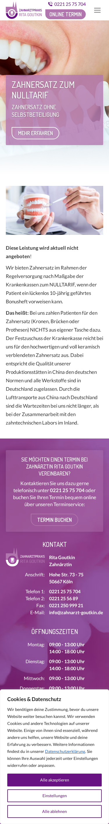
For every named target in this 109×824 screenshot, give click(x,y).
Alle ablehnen (54, 811)
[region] (54, 756)
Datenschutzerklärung (65, 751)
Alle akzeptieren (54, 779)
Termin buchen (54, 520)
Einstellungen (54, 795)
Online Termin (65, 14)
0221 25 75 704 (70, 4)
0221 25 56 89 (63, 598)
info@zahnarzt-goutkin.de (76, 612)
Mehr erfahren (35, 133)
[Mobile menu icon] (97, 10)
